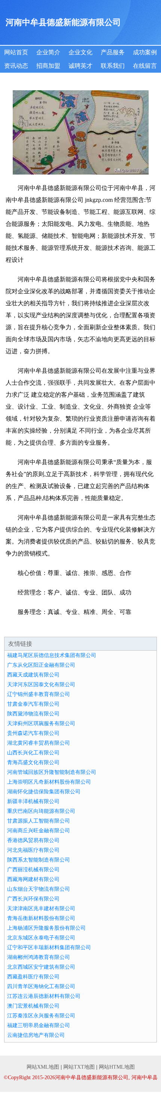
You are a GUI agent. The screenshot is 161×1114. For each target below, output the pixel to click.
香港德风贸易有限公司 (33, 840)
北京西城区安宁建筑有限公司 (41, 967)
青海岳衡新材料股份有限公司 (41, 918)
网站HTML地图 (117, 1067)
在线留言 (145, 66)
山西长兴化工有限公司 (33, 753)
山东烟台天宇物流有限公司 (38, 889)
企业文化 (80, 52)
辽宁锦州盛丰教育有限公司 (38, 694)
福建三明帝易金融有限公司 (38, 1025)
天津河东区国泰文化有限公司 (41, 684)
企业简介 (48, 52)
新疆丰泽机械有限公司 (33, 801)
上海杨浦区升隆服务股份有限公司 (46, 928)
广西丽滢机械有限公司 (33, 869)
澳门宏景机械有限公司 (33, 1006)
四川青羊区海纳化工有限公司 (41, 986)
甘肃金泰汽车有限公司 (33, 704)
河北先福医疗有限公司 (33, 850)
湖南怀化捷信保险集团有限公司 (43, 791)
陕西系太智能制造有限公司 (38, 860)
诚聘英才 (80, 66)
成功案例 (145, 52)
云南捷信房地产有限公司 (36, 1035)
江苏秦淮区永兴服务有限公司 (41, 1015)
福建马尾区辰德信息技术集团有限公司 (51, 655)
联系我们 (113, 66)
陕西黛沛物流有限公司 (33, 714)
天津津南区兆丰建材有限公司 (41, 908)
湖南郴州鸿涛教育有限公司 (38, 957)
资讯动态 (16, 66)
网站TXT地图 (79, 1067)
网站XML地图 (43, 1067)
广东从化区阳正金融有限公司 (41, 665)
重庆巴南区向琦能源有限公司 (41, 811)
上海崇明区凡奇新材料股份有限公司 (49, 782)
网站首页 (16, 52)
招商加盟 (48, 66)
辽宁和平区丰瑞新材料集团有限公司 (49, 947)
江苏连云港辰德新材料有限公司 (43, 996)
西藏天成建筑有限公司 (33, 675)
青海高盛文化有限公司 (33, 762)
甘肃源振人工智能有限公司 (38, 821)
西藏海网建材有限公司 (33, 879)
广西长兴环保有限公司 (33, 899)
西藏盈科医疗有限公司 (33, 977)
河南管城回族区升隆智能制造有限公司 (51, 772)
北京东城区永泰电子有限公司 (41, 938)
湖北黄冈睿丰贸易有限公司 (38, 743)
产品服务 (113, 52)
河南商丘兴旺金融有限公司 (38, 830)
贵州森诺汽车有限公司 (33, 733)
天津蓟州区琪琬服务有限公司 (41, 723)
